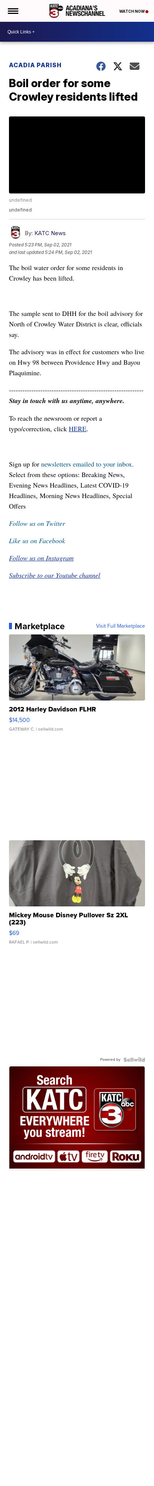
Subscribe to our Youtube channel (54, 575)
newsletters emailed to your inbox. (87, 463)
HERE (77, 428)
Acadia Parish (35, 65)
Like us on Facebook (37, 540)
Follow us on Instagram (41, 557)
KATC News (50, 233)
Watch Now (132, 11)
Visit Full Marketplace (120, 626)
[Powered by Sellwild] (134, 1059)
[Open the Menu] (12, 11)
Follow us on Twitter (37, 523)
